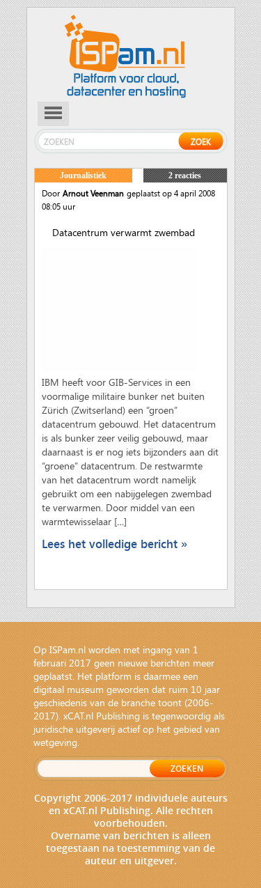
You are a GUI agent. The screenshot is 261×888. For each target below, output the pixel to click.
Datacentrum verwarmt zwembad (123, 232)
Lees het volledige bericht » (114, 544)
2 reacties (184, 175)
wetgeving (55, 742)
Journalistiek (83, 175)
